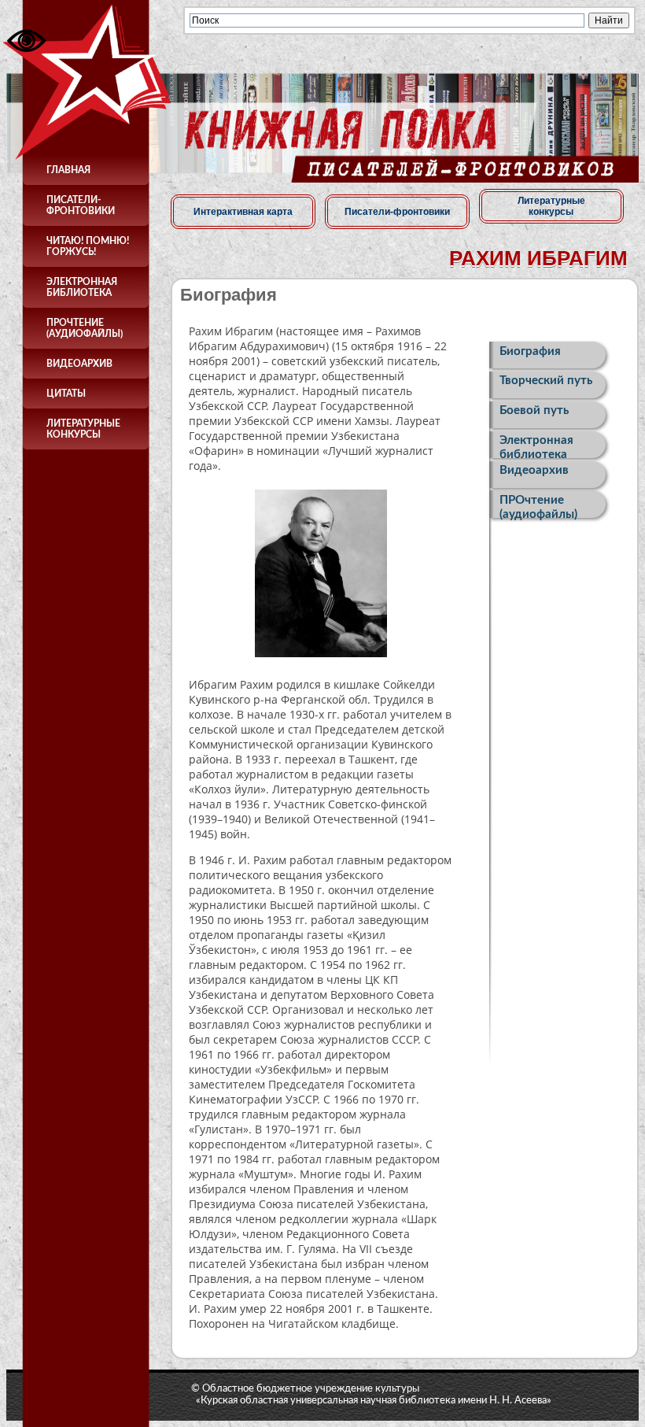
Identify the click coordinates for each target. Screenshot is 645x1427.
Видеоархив (79, 363)
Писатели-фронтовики (80, 205)
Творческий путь (545, 380)
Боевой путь (534, 410)
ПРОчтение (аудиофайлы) (84, 328)
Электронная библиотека (81, 287)
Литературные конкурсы (83, 429)
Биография (530, 351)
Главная (68, 170)
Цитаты (66, 393)
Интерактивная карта (243, 211)
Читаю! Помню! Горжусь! (87, 246)
